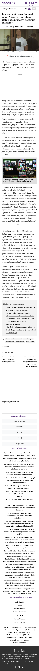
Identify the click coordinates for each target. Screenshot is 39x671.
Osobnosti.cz (12, 632)
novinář (26, 339)
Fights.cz (10, 638)
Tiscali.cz (6, 627)
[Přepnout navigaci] (29, 3)
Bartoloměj (12, 9)
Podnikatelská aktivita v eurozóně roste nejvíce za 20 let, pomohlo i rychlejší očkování (30, 363)
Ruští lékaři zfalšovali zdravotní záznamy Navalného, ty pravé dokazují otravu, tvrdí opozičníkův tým (21, 330)
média (13, 339)
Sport (20, 627)
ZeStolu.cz (30, 630)
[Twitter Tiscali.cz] (19, 667)
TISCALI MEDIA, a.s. (16, 662)
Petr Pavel (19, 605)
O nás (8, 664)
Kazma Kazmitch (19, 612)
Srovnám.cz (25, 640)
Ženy (25, 627)
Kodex (12, 664)
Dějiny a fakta (19, 444)
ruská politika (10, 341)
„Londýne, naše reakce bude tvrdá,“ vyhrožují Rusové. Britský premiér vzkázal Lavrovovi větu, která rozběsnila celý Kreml (19, 559)
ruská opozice (30, 341)
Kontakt (4, 664)
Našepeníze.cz (14, 640)
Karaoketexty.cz (24, 632)
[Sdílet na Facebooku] (3, 352)
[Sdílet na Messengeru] (6, 352)
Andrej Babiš (19, 602)
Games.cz (8, 630)
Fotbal (19, 432)
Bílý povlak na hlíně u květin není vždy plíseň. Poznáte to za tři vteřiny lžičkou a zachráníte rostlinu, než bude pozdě (19, 523)
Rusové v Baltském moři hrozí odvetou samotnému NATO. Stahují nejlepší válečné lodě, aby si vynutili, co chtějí (19, 575)
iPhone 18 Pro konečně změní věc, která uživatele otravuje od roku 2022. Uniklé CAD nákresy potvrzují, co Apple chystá (19, 539)
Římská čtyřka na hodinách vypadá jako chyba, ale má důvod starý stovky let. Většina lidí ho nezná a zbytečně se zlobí (19, 591)
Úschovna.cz (11, 635)
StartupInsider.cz (19, 643)
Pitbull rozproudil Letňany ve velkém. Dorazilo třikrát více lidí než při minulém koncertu (19, 507)
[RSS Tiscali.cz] (23, 667)
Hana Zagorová (19, 609)
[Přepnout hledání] (26, 3)
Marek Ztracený (19, 622)
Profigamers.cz (19, 630)
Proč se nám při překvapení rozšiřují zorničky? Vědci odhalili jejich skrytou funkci (19, 494)
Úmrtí (20, 438)
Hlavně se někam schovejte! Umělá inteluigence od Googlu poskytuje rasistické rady (19, 515)
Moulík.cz (28, 635)
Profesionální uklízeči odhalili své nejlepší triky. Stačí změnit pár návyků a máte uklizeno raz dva (20, 480)
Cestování (32, 627)
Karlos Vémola (19, 619)
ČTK (7, 346)
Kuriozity (19, 427)
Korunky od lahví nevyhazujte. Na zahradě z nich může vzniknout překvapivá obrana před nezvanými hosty (20, 466)
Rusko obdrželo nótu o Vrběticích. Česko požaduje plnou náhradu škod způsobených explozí (20, 321)
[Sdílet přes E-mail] (12, 352)
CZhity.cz (27, 638)
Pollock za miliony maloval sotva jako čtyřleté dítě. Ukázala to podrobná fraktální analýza (19, 531)
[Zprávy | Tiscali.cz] (8, 3)
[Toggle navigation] (35, 3)
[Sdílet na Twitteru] (9, 352)
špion (31, 339)
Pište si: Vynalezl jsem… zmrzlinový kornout (9, 361)
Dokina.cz (19, 638)
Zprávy (14, 627)
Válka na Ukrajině (19, 421)
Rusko (7, 339)
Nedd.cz (20, 635)
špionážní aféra (20, 341)
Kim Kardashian (20, 616)
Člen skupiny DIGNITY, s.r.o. (29, 662)
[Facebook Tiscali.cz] (15, 667)
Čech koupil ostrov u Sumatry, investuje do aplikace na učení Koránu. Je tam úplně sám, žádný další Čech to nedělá (19, 567)
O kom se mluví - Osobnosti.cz (19, 597)
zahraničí (19, 339)
